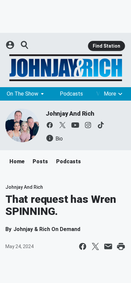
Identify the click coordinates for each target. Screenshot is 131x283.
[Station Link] (65, 67)
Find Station (106, 46)
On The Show (22, 94)
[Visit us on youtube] (75, 125)
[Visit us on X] (62, 125)
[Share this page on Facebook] (82, 246)
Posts (40, 161)
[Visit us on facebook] (50, 125)
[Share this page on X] (95, 246)
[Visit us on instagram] (88, 125)
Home (17, 161)
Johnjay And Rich (70, 113)
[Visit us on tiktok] (101, 125)
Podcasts (71, 94)
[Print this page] (121, 246)
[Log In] (10, 45)
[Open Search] (25, 45)
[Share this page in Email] (108, 246)
